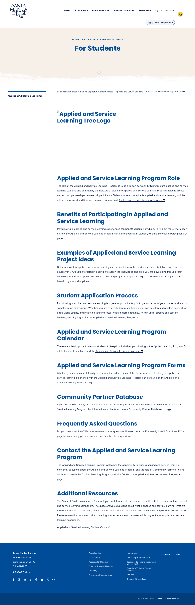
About (68, 11)
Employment (132, 553)
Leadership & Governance (138, 557)
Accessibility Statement (99, 562)
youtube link (53, 581)
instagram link (19, 581)
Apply (150, 22)
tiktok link (31, 581)
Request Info (167, 22)
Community (144, 11)
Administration (95, 553)
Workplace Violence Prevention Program (140, 569)
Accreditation (94, 557)
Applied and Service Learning (25, 96)
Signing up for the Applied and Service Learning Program (106, 317)
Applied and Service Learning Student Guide (83, 527)
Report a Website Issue (137, 579)
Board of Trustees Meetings (101, 566)
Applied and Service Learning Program (97, 39)
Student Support (124, 11)
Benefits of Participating (172, 233)
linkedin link (25, 581)
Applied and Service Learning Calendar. (119, 351)
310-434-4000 (20, 566)
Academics (81, 11)
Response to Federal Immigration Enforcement (141, 563)
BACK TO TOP (172, 555)
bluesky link (42, 581)
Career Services (105, 91)
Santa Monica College (67, 91)
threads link (36, 581)
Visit (157, 22)
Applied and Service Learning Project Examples (110, 276)
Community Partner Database (147, 409)
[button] (181, 13)
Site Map (130, 575)
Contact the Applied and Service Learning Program (152, 474)
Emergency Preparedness (100, 575)
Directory (93, 571)
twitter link (48, 581)
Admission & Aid (101, 11)
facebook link (14, 581)
